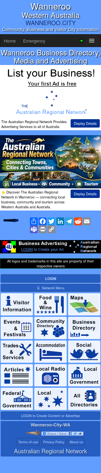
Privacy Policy (53, 442)
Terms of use (28, 442)
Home (10, 40)
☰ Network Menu (50, 287)
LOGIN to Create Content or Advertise (50, 415)
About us (76, 442)
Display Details (85, 123)
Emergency (34, 40)
